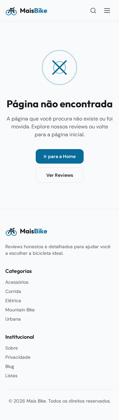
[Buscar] (93, 10)
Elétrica (13, 300)
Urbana (13, 319)
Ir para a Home (60, 156)
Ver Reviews (59, 175)
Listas (11, 376)
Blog (9, 366)
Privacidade (17, 357)
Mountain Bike (20, 310)
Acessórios (16, 282)
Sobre (11, 348)
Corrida (13, 291)
